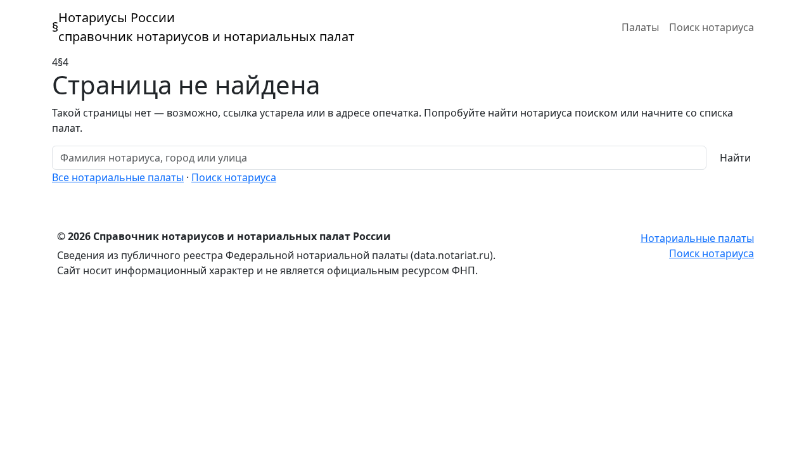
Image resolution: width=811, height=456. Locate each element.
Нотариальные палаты (697, 238)
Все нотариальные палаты (118, 177)
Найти (735, 158)
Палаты (640, 27)
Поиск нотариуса (711, 27)
